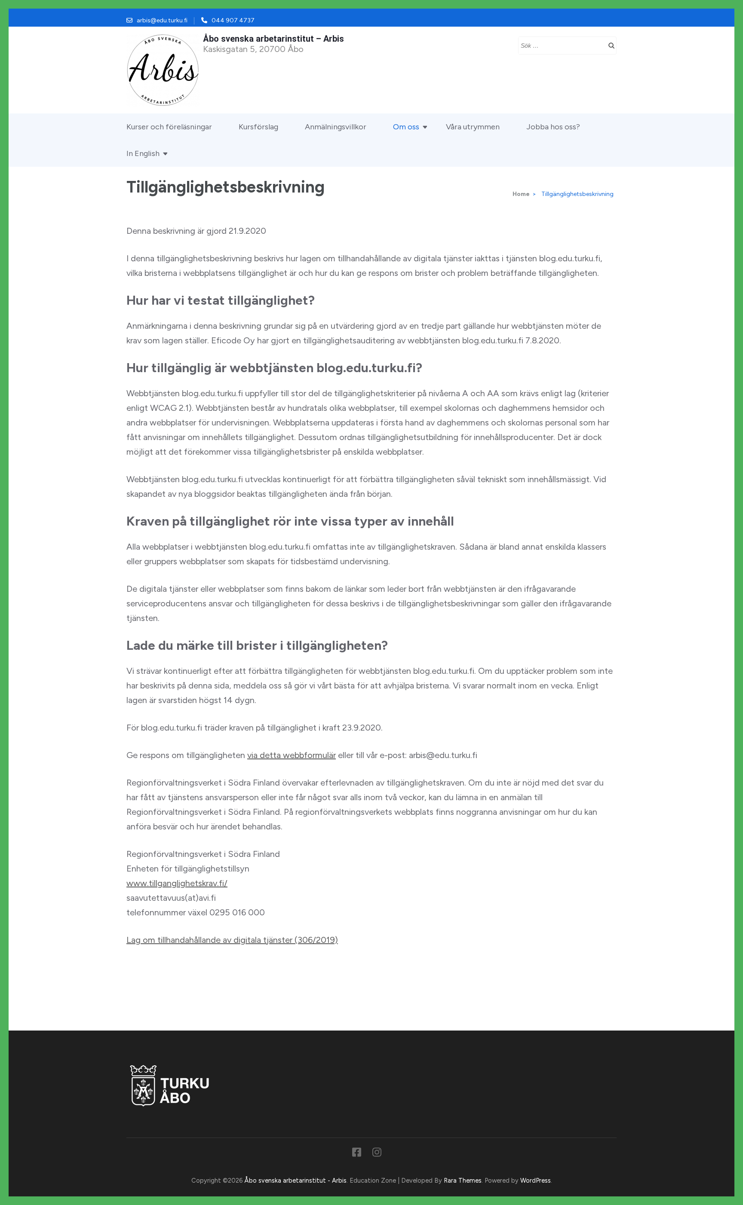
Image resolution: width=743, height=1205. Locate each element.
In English (143, 153)
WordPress (535, 1180)
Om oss (406, 127)
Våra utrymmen (473, 127)
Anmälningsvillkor (335, 127)
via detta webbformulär (291, 755)
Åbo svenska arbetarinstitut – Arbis (273, 39)
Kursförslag (258, 127)
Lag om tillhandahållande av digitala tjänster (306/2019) (232, 940)
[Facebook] (356, 1154)
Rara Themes (463, 1180)
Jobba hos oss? (553, 127)
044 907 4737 (233, 20)
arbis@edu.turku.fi (162, 20)
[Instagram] (376, 1154)
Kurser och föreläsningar (169, 127)
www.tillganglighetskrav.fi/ (176, 883)
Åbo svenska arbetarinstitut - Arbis (295, 1180)
